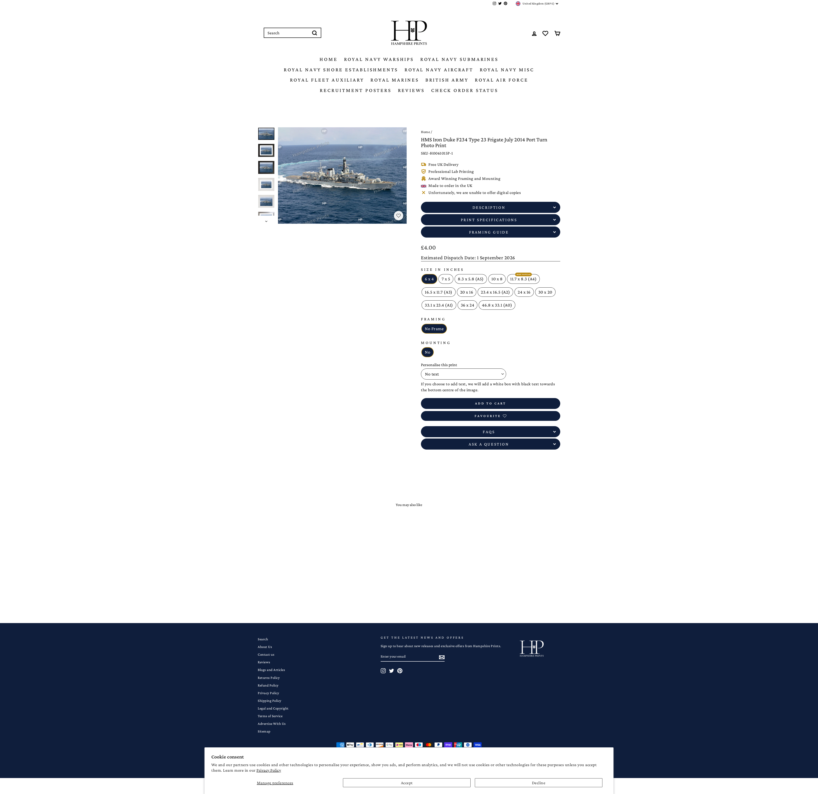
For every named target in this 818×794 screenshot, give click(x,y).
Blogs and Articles (271, 670)
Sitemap (264, 731)
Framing (433, 319)
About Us (265, 647)
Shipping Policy (269, 701)
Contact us (266, 654)
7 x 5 (446, 278)
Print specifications (489, 219)
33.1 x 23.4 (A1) (439, 305)
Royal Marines (394, 80)
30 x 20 (545, 292)
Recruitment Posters (355, 90)
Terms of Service (270, 716)
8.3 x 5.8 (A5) (471, 278)
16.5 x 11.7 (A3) (438, 292)
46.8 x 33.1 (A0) (497, 305)
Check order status (464, 90)
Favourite (488, 416)
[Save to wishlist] (398, 215)
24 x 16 (524, 292)
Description (488, 207)
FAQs (489, 431)
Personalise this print (439, 364)
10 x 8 (497, 278)
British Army (447, 80)
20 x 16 (466, 292)
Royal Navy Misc (507, 69)
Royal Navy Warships (379, 59)
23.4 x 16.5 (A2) (495, 292)
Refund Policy (268, 685)
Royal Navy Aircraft (439, 69)
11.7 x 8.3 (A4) (523, 278)
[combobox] (292, 33)
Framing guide (489, 232)
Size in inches (442, 269)
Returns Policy (269, 678)
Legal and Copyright (273, 708)
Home (328, 59)
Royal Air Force (501, 80)
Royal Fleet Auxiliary (327, 80)
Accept (407, 782)
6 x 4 (429, 278)
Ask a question (489, 444)
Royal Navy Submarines (459, 59)
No (427, 352)
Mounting (436, 342)
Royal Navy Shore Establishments (341, 69)
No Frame (434, 328)
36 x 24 (467, 305)
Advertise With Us (272, 724)
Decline (539, 782)
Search (263, 639)
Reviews (411, 90)
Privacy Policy (268, 770)
